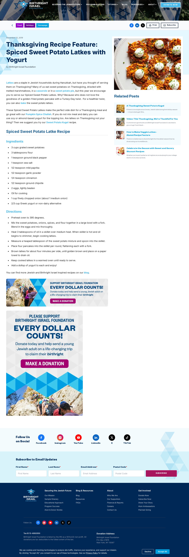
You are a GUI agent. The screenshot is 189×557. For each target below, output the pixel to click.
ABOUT (151, 5)
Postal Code (120, 467)
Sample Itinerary (51, 499)
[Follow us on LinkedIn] (57, 523)
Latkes (10, 82)
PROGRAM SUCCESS (95, 5)
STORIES (112, 5)
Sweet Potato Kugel (57, 122)
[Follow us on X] (63, 523)
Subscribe (161, 473)
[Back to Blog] (12, 25)
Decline (148, 551)
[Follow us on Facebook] (38, 523)
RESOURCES (137, 5)
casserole (41, 90)
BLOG (124, 5)
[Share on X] (143, 25)
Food (19, 25)
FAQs (78, 503)
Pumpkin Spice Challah (38, 114)
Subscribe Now (144, 499)
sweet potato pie (64, 90)
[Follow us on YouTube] (50, 523)
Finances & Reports (115, 503)
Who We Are (112, 495)
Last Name (54, 467)
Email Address (89, 467)
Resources (80, 499)
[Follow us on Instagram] (44, 523)
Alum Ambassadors (146, 506)
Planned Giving (144, 510)
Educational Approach (54, 503)
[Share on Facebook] (131, 25)
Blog (78, 495)
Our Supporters (113, 499)
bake (23, 103)
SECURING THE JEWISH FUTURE (66, 5)
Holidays (30, 25)
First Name (22, 467)
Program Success (52, 506)
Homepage (42, 25)
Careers (110, 506)
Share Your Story (145, 503)
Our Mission (50, 495)
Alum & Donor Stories (53, 510)
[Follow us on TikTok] (69, 523)
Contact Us (111, 510)
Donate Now (143, 495)
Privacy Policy (92, 553)
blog (86, 272)
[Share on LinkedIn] (137, 25)
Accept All (162, 551)
